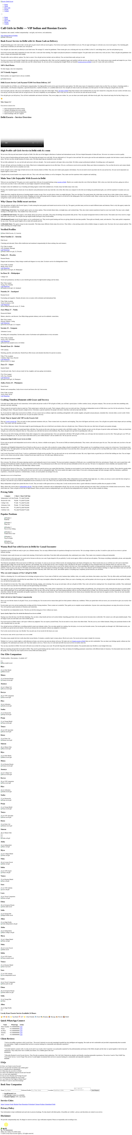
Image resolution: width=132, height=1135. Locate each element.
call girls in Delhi (63, 90)
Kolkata (42, 1104)
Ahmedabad (48, 1104)
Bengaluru (25, 1104)
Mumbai (16, 1104)
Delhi (53, 1104)
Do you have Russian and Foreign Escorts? (14, 1076)
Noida (11, 1104)
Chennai (37, 1104)
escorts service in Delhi (84, 62)
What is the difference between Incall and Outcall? (16, 1072)
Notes (72, 1090)
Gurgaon (7, 1104)
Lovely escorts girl (11, 421)
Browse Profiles (13, 35)
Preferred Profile (26, 1090)
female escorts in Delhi (78, 641)
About (6, 6)
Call (2, 250)
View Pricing (4, 35)
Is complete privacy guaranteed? (11, 1069)
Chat (21, 1026)
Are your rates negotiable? (9, 1074)
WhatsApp (6, 250)
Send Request (95, 1090)
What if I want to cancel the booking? (13, 1080)
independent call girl (25, 486)
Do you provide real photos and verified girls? (15, 1067)
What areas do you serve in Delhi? (12, 1071)
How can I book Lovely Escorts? (11, 1066)
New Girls (7, 8)
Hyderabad (31, 1104)
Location (50, 1090)
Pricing (6, 9)
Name (2, 1090)
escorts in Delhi (61, 182)
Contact (6, 11)
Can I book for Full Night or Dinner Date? (14, 1079)
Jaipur (2, 1104)
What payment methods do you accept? (13, 1077)
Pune (20, 1104)
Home (6, 4)
